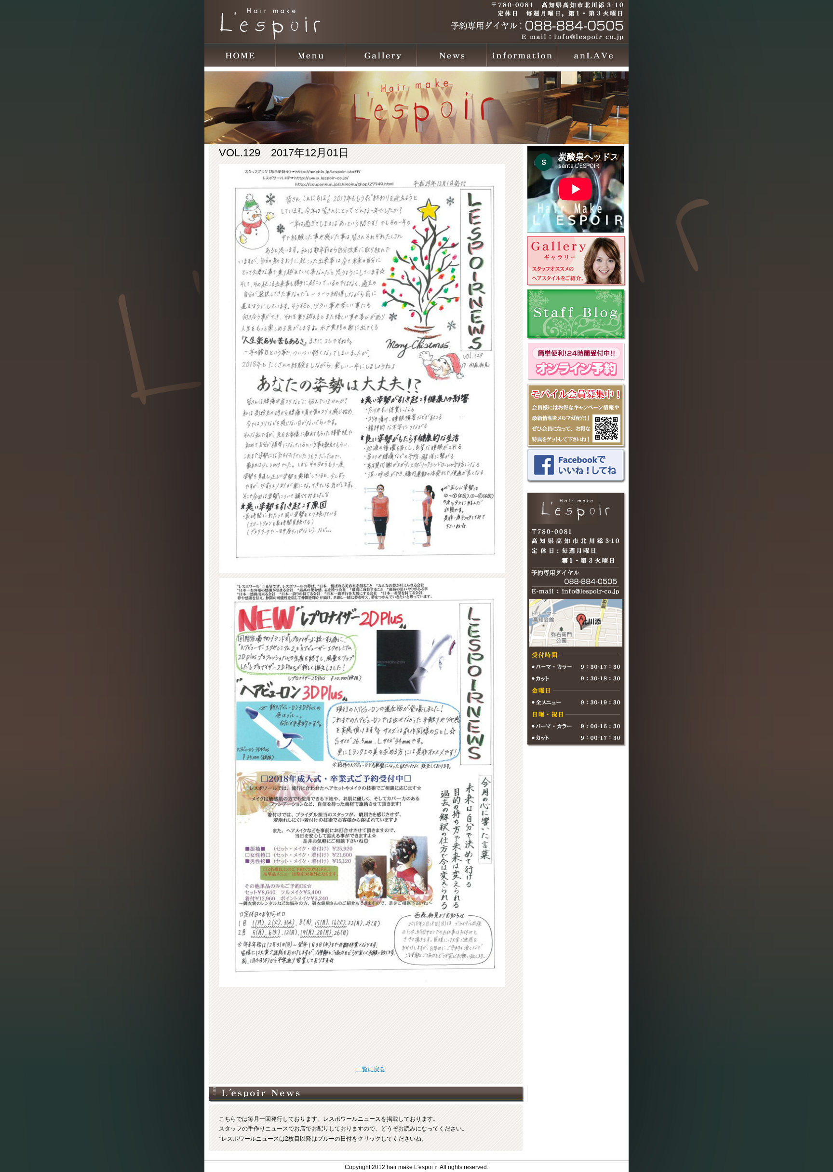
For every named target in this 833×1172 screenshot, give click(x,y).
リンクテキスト (578, 260)
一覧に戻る (370, 1069)
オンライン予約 (578, 362)
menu (311, 55)
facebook (578, 466)
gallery (381, 55)
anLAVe (592, 55)
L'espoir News (451, 55)
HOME (240, 55)
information (522, 55)
